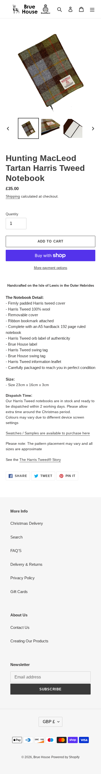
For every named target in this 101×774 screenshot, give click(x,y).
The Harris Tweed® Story (40, 459)
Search (16, 537)
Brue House (41, 757)
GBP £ (49, 721)
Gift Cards (19, 591)
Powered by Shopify (65, 757)
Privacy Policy (22, 578)
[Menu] (92, 9)
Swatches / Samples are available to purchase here (48, 433)
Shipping (13, 196)
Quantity (12, 214)
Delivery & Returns (26, 564)
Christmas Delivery (26, 523)
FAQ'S (15, 550)
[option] (28, 128)
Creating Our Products (29, 641)
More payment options (50, 268)
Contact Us (20, 627)
